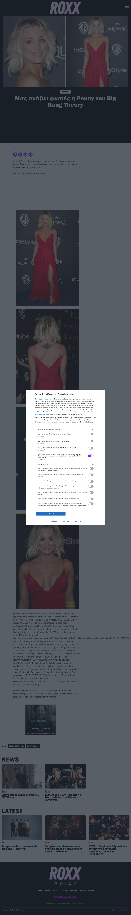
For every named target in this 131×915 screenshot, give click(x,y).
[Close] (101, 394)
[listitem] (65, 429)
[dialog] (65, 457)
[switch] (91, 434)
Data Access (65, 521)
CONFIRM (51, 513)
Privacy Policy (77, 521)
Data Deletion (54, 521)
